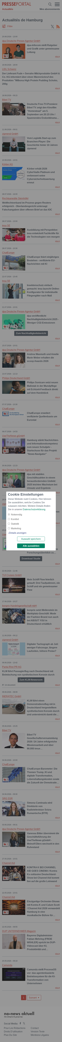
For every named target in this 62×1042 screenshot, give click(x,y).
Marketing (16, 528)
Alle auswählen (31, 546)
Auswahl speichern (31, 539)
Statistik (15, 524)
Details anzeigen (17, 533)
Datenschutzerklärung (34, 509)
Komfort (15, 519)
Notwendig (16, 514)
